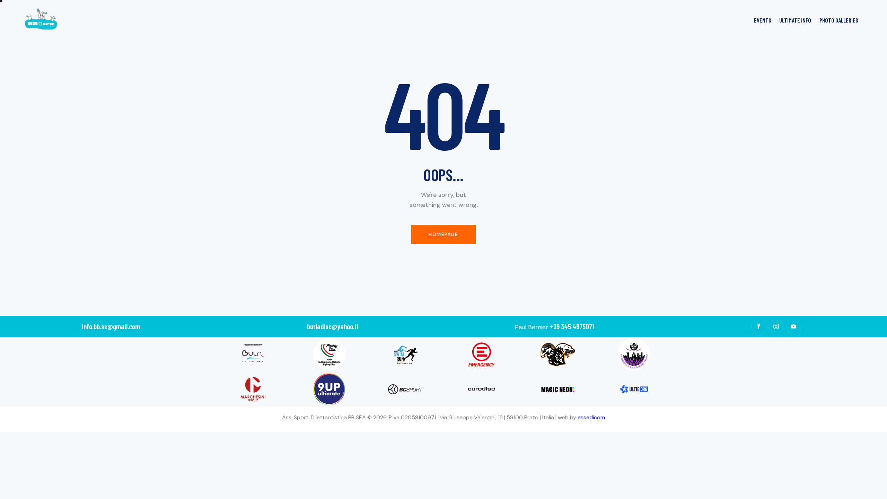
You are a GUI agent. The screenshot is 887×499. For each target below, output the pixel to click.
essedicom (591, 417)
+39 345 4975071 (572, 326)
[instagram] (776, 326)
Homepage (443, 234)
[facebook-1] (759, 326)
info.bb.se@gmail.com (111, 326)
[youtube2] (793, 326)
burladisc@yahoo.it (333, 326)
